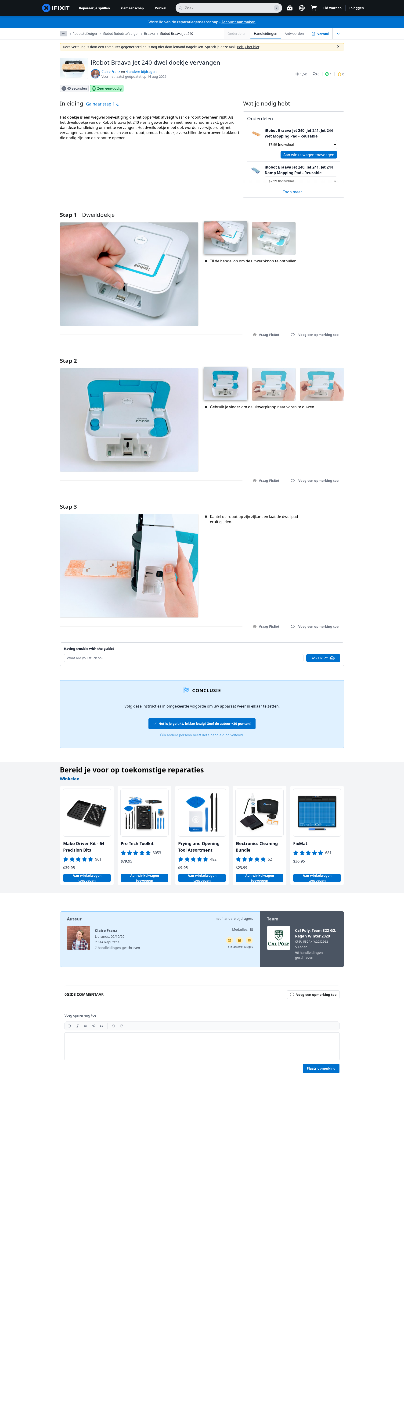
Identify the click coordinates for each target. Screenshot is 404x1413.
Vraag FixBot (269, 334)
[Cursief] (77, 1026)
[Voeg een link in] (93, 1026)
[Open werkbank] (289, 8)
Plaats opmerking (321, 1068)
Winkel (160, 8)
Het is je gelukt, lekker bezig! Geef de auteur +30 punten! (205, 723)
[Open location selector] (302, 8)
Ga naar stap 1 (101, 104)
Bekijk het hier (248, 47)
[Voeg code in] (85, 1026)
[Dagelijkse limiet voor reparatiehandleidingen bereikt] (239, 940)
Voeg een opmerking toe (314, 354)
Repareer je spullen (94, 8)
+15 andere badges (240, 947)
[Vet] (69, 1026)
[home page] (56, 8)
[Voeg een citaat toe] (101, 1026)
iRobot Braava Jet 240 (176, 33)
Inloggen (356, 8)
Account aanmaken (238, 22)
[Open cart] (314, 8)
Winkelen (69, 779)
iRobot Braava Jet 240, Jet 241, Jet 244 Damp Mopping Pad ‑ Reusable (299, 170)
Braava (149, 33)
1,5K (303, 74)
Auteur (74, 919)
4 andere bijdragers (141, 71)
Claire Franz (110, 71)
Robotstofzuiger (84, 33)
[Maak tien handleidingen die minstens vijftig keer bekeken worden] (249, 940)
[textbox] (202, 1046)
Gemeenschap (132, 8)
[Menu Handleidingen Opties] (338, 33)
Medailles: (242, 929)
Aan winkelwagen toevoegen (308, 154)
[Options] (63, 33)
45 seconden (77, 88)
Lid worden (332, 8)
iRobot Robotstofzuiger (121, 33)
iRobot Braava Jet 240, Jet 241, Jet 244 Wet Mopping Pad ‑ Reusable (299, 133)
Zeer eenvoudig (109, 88)
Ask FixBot (320, 658)
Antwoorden (294, 33)
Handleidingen (265, 33)
